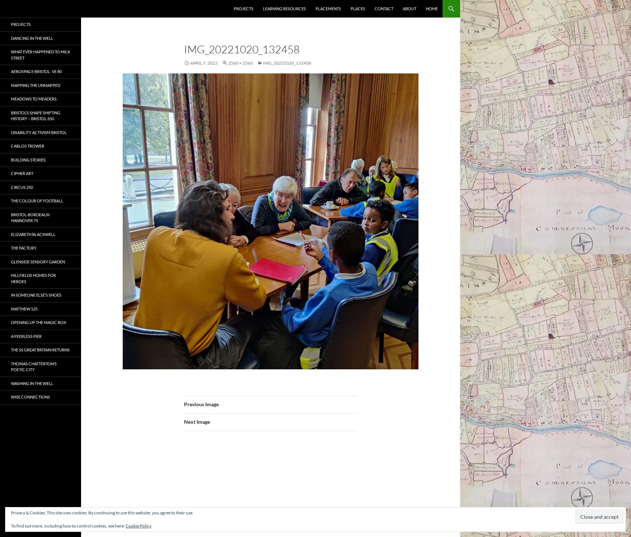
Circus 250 (22, 187)
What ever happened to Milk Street (40, 54)
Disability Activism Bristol (39, 132)
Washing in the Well (32, 383)
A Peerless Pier (26, 336)
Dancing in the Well (32, 38)
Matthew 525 (24, 308)
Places (358, 8)
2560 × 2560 (240, 63)
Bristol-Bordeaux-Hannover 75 (31, 217)
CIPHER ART (22, 173)
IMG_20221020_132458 (287, 63)
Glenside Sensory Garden (38, 261)
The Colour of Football (37, 200)
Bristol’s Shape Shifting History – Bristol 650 (35, 115)
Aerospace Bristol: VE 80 (36, 71)
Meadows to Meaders (34, 98)
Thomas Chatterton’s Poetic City (34, 366)
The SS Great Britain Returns (40, 349)
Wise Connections (30, 397)
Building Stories (28, 159)
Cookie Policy (139, 526)
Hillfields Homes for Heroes (33, 278)
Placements (328, 8)
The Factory (24, 247)
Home (432, 8)
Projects (243, 8)
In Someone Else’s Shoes (36, 295)
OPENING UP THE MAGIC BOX (38, 322)
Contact (384, 8)
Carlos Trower (27, 146)
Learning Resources (284, 8)
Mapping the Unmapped (35, 85)
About (409, 8)
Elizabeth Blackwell (33, 234)
